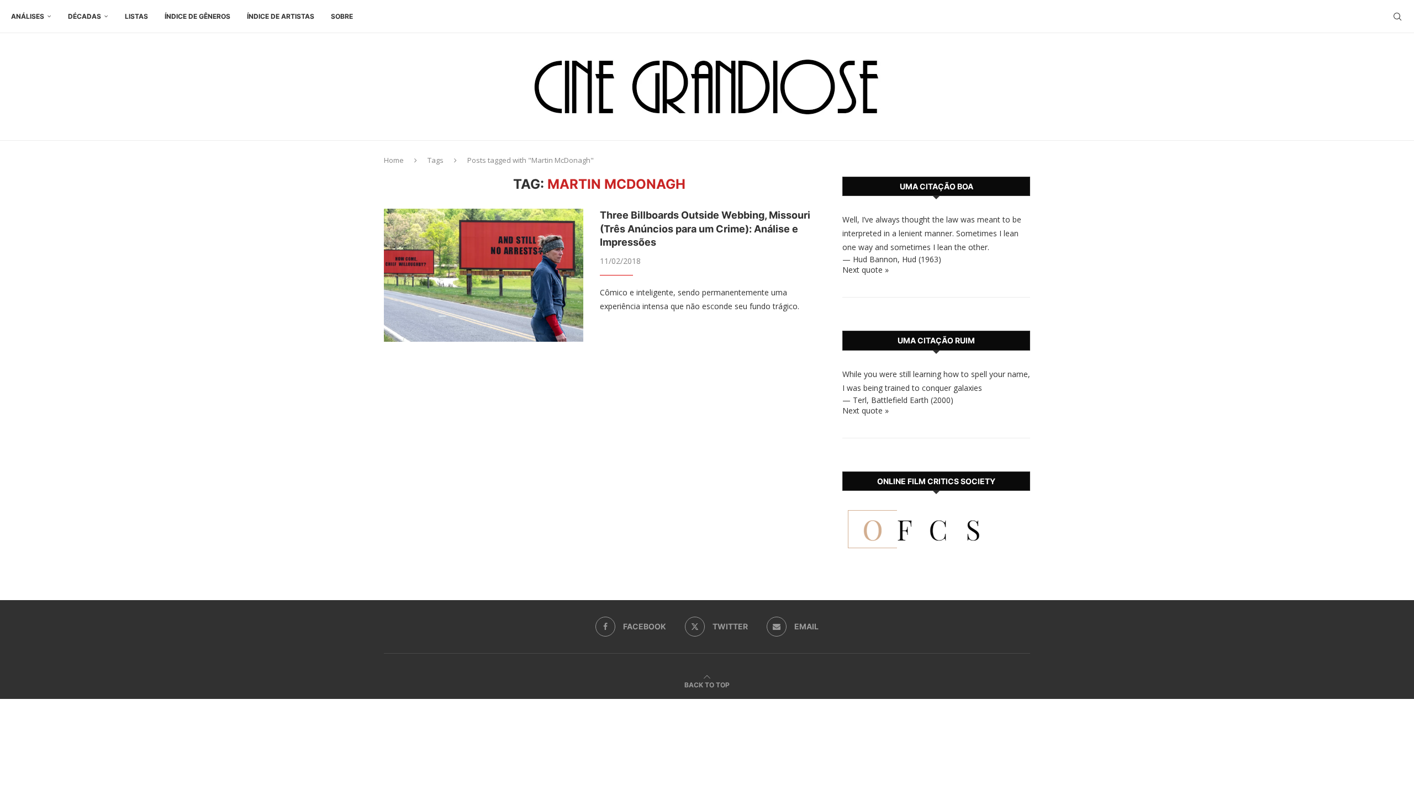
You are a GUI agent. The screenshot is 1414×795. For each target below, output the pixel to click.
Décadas (84, 16)
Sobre (342, 16)
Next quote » (865, 269)
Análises (27, 16)
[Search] (1397, 17)
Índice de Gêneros (197, 16)
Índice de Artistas (280, 16)
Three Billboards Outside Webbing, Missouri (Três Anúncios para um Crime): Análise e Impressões (705, 228)
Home (394, 160)
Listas (136, 16)
